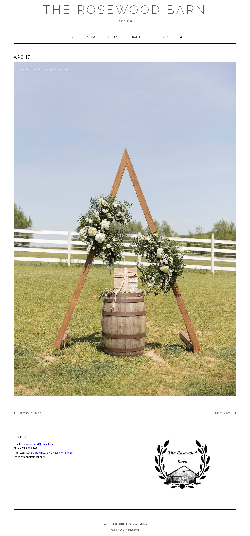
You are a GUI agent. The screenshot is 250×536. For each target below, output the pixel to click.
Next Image (223, 413)
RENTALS (162, 37)
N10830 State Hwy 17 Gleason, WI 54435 (48, 452)
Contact (114, 37)
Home (72, 37)
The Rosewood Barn (125, 10)
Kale (113, 529)
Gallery (138, 37)
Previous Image (30, 413)
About (92, 37)
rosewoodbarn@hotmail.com (37, 444)
